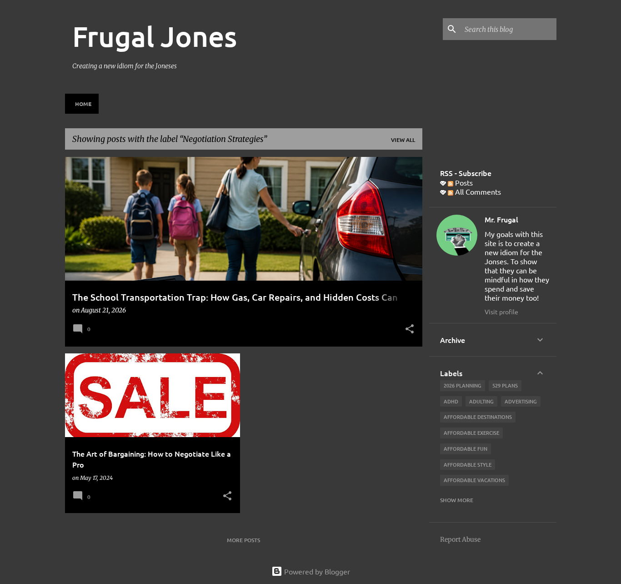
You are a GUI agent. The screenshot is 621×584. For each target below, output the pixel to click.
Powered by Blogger (316, 571)
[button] (409, 329)
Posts (463, 182)
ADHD (451, 401)
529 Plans (505, 385)
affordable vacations (474, 480)
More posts (243, 540)
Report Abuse (460, 539)
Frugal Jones (154, 36)
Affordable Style (467, 464)
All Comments (477, 191)
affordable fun (465, 449)
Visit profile (501, 311)
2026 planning (462, 385)
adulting (481, 401)
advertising (521, 401)
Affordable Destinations (478, 417)
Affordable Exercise (471, 433)
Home (83, 103)
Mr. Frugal (501, 219)
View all (403, 140)
